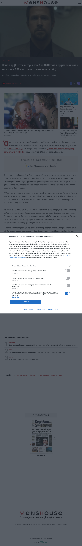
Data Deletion (28, 309)
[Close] (78, 237)
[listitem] (41, 266)
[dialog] (41, 273)
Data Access (41, 309)
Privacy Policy (53, 309)
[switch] (67, 270)
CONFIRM (26, 302)
